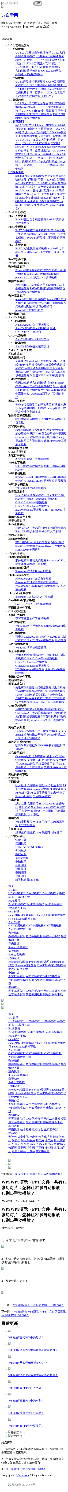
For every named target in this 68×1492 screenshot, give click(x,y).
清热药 (40, 1144)
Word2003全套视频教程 (29, 495)
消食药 (31, 1147)
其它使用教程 (34, 994)
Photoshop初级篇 (18, 961)
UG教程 (13, 889)
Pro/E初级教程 (17, 904)
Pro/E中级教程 (35, 904)
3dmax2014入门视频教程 (50, 545)
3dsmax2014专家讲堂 (28, 549)
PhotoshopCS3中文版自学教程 (33, 578)
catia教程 (13, 911)
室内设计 (14, 943)
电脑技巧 (21, 861)
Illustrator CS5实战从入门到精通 (34, 596)
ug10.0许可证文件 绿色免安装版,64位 (38, 186)
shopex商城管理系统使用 (30, 429)
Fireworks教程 (23, 796)
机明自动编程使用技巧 (38, 306)
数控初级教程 (16, 936)
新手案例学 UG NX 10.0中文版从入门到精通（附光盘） (40, 140)
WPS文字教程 (41, 821)
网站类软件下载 (53, 994)
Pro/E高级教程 (53, 904)
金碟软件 (36, 810)
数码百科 (36, 807)
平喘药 (16, 1144)
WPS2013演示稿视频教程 (30, 487)
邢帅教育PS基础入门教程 (30, 560)
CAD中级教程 (35, 925)
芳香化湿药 (45, 1136)
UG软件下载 (16, 172)
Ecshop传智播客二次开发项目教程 (36, 404)
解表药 (16, 1140)
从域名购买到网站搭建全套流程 (43, 368)
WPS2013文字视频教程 (29, 466)
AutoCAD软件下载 (19, 929)
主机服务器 (51, 1129)
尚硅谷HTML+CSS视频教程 (47, 375)
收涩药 (12, 1147)
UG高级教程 (48, 893)
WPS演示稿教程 (18, 979)
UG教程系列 (16, 121)
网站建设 (14, 987)
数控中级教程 (34, 936)
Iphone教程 (49, 807)
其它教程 (14, 1125)
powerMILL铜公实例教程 (30, 299)
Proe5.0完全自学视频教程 (30, 219)
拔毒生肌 (23, 1136)
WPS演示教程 (52, 1173)
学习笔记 (24, 807)
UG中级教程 (32, 893)
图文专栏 (21, 1173)
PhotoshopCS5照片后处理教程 (33, 571)
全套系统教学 (37, 979)
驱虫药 (49, 1144)
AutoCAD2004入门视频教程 (32, 324)
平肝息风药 (28, 1144)
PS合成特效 (22, 792)
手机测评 (24, 810)
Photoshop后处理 (39, 961)
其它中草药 (43, 1151)
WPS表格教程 (23, 821)
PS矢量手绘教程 (40, 792)
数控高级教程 (51, 936)
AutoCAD (14, 922)
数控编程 (14, 932)
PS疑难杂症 (58, 792)
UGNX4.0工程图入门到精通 (39, 63)
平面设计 (14, 958)
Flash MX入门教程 (50, 531)
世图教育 (60, 480)
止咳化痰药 (19, 1151)
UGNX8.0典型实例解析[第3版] (43, 85)
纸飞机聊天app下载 (27, 814)
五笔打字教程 (16, 976)
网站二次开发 (52, 990)
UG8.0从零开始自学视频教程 (33, 52)
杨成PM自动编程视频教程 (43, 273)
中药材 (12, 1133)
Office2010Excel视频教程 (39, 480)
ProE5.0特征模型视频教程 (31, 230)
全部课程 (7, 38)
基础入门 (44, 785)
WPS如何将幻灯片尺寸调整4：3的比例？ (38, 1305)
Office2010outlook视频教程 (31, 502)
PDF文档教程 (27, 825)
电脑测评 (48, 810)
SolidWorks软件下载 (24, 918)
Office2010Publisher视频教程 (32, 506)
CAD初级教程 (17, 925)
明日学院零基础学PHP (29, 419)
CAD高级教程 (53, 925)
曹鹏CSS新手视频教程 (29, 371)
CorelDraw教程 (42, 796)
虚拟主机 (21, 832)
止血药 (31, 1151)
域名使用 (56, 832)
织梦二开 (21, 803)
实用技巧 (32, 803)
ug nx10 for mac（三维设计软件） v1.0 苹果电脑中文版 (39, 190)
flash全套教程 (16, 954)
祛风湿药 (59, 1144)
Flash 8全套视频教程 (53, 527)
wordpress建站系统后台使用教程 (38, 437)
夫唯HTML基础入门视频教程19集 (36, 360)
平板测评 (60, 810)
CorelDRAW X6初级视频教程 (33, 604)
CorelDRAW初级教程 (50, 965)
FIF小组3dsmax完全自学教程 (32, 542)
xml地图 (31, 1468)
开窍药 (40, 1140)
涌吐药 (49, 1147)
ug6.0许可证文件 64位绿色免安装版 (37, 175)
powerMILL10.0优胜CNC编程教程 (36, 277)
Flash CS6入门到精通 (28, 527)
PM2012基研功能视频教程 (46, 288)
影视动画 (14, 950)
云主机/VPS (34, 832)
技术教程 (25, 1129)
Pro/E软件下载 (17, 907)
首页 (11, 886)
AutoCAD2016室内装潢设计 (32, 346)
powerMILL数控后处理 (29, 310)
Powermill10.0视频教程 (29, 270)
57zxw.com (22, 1475)
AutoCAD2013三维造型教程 (32, 339)
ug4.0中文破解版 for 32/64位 (36, 197)
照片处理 (21, 785)
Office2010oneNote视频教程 (41, 498)
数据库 (46, 832)
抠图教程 (56, 785)
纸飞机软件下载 (15, 1468)
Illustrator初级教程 (25, 965)
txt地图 (42, 1468)
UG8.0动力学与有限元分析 (31, 103)
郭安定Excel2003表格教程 (31, 477)
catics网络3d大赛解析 (21, 915)
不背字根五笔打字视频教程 (32, 458)
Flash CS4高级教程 (26, 531)
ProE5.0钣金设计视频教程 (31, 248)
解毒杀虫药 (28, 1140)
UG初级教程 (16, 893)
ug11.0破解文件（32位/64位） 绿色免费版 (40, 183)
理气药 (49, 1140)
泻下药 (40, 1147)
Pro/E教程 (14, 900)
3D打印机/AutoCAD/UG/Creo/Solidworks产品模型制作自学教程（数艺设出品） (40, 147)
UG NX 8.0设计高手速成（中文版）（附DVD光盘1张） (40, 158)
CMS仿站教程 (34, 990)
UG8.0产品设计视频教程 (30, 81)
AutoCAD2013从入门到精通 (32, 328)
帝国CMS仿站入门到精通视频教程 (36, 382)
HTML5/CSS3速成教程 (29, 847)
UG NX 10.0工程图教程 (36, 143)
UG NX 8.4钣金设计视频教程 (39, 110)
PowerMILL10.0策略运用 (30, 284)
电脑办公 (14, 972)
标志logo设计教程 (38, 789)
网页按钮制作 (58, 789)
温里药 (21, 1147)
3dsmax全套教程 (18, 947)
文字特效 (32, 785)
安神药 (12, 1136)
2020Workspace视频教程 (29, 509)
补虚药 (33, 1136)
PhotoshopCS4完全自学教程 (32, 582)
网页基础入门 (16, 990)
